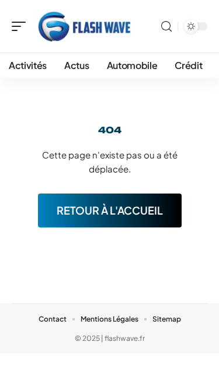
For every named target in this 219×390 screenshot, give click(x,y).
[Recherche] (166, 27)
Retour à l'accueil (110, 210)
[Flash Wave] (84, 26)
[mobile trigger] (22, 26)
